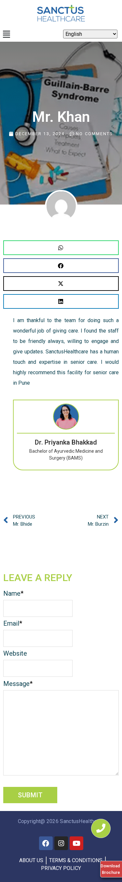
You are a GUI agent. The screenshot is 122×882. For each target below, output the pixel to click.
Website (15, 653)
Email (12, 623)
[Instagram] (61, 843)
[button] (6, 34)
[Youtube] (76, 843)
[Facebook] (46, 843)
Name (13, 593)
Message (18, 683)
